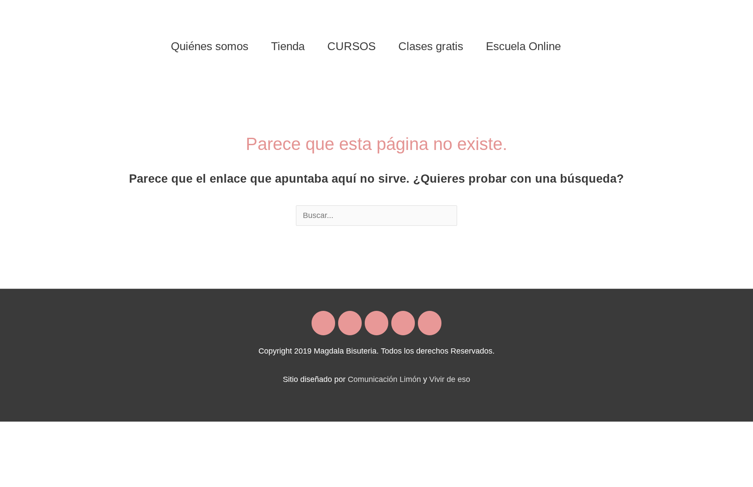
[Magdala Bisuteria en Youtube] (429, 323)
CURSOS (351, 46)
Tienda (288, 46)
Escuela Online (523, 46)
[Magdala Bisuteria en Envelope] (376, 323)
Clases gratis (430, 46)
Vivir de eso (449, 379)
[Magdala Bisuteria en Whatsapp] (403, 323)
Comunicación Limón (384, 379)
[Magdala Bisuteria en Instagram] (350, 323)
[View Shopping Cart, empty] (583, 46)
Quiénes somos (209, 46)
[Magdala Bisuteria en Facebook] (323, 323)
